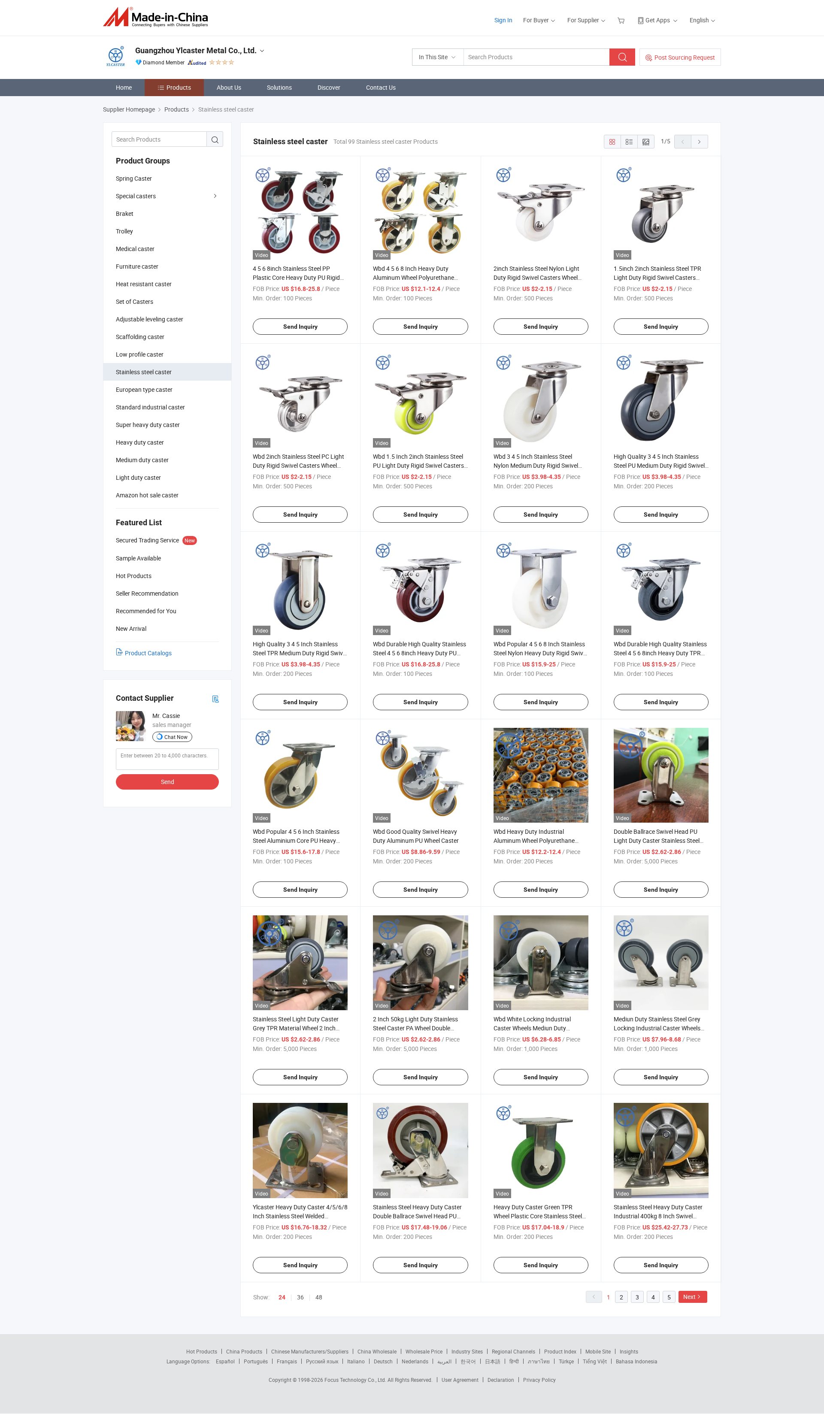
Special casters (136, 196)
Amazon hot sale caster (147, 495)
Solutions (279, 87)
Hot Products (201, 1351)
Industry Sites (467, 1351)
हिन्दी (514, 1361)
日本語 (492, 1361)
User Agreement (460, 1379)
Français (287, 1361)
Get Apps (657, 20)
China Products (244, 1351)
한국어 (468, 1361)
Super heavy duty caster (148, 425)
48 (318, 1297)
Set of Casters (134, 301)
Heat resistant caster (144, 284)
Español (225, 1361)
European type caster (144, 389)
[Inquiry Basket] (622, 20)
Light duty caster (138, 477)
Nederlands (415, 1361)
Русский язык (322, 1361)
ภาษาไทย (539, 1361)
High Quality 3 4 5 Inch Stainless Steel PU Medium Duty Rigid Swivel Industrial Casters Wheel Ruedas (659, 465)
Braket (124, 213)
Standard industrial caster (150, 407)
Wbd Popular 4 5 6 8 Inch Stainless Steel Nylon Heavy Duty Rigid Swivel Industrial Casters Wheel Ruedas (541, 653)
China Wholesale (377, 1351)
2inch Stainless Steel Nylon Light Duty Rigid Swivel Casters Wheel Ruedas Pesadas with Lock (536, 277)
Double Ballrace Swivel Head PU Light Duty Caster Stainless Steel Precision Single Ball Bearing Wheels (661, 840)
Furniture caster (137, 266)
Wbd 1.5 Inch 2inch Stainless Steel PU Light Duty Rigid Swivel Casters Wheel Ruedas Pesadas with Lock (418, 465)
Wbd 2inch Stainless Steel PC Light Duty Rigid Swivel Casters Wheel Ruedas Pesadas (298, 465)
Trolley (124, 231)
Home (124, 87)
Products (179, 87)
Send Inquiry (300, 326)
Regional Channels (513, 1351)
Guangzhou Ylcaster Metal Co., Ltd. (196, 50)
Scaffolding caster (140, 337)
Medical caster (135, 249)
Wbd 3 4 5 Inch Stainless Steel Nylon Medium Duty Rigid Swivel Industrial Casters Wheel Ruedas (536, 465)
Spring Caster (134, 178)
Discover (329, 87)
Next (689, 1297)
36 (300, 1297)
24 (282, 1297)
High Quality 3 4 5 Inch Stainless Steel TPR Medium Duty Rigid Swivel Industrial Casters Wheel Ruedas (300, 653)
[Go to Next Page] (699, 141)
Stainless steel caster (144, 372)
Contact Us (381, 87)
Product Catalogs (148, 653)
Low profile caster (140, 354)
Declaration (501, 1379)
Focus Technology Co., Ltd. (356, 1379)
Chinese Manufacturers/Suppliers (309, 1351)
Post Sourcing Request (684, 57)
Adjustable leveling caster (149, 319)
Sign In (503, 20)
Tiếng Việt (595, 1361)
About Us (229, 87)
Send (167, 782)
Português (256, 1361)
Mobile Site (598, 1351)
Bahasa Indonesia (636, 1361)
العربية (444, 1361)
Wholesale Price (424, 1351)
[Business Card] (215, 698)
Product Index (560, 1351)
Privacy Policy (539, 1379)
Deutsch (383, 1361)
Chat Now (176, 736)
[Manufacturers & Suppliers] (158, 17)
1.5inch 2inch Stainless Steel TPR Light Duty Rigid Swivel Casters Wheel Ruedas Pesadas (657, 277)
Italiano (356, 1361)
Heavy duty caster (140, 442)
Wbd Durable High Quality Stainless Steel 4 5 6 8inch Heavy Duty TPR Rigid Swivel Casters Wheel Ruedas (660, 653)
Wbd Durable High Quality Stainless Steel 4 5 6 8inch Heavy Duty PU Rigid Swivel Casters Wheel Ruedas (419, 653)
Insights (629, 1351)
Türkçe (566, 1361)
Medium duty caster (142, 460)
